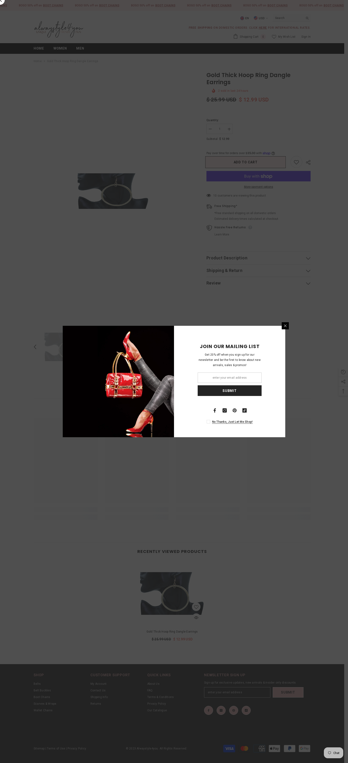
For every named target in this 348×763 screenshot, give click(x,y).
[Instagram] (225, 410)
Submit (229, 391)
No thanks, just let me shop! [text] (232, 421)
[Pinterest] (235, 410)
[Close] (285, 325)
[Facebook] (215, 410)
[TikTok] (245, 410)
